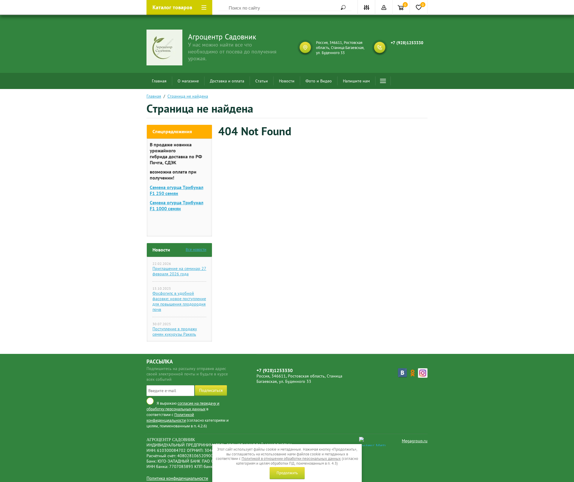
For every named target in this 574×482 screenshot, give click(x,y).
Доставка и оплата (227, 81)
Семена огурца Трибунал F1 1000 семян (176, 205)
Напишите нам (356, 81)
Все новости (196, 249)
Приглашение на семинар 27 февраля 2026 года (179, 271)
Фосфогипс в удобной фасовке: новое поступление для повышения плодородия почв (179, 301)
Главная (159, 81)
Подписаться (211, 390)
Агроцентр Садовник (222, 37)
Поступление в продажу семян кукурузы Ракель (174, 331)
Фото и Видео (319, 81)
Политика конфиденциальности (177, 478)
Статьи (261, 81)
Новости (286, 81)
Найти (341, 7)
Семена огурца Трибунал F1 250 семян (176, 190)
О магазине (188, 81)
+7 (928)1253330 (407, 42)
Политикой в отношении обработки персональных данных (291, 458)
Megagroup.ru (415, 440)
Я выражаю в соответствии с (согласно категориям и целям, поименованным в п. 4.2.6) (187, 415)
